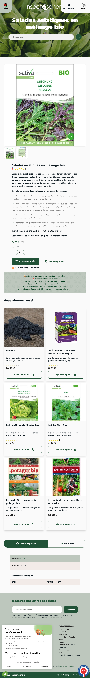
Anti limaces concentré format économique (61, 352)
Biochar (10, 350)
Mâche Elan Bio (57, 425)
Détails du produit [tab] (26, 543)
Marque (15, 558)
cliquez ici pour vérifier (65, 666)
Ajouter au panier (25, 261)
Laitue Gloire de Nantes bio (22, 425)
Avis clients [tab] (67, 543)
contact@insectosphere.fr (69, 655)
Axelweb (75, 675)
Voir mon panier (54, 261)
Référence (16, 565)
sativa (22, 558)
